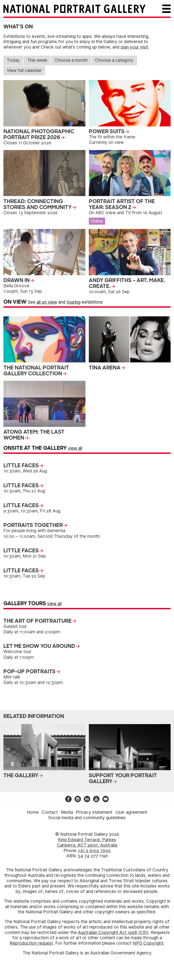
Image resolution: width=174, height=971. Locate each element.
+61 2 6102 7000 (94, 850)
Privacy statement (94, 812)
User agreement (131, 812)
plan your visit (134, 47)
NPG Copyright (148, 943)
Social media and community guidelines (87, 817)
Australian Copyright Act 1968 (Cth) (113, 932)
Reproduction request (31, 943)
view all (75, 448)
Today (13, 60)
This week (37, 60)
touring (73, 302)
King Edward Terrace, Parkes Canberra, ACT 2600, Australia (87, 842)
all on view (46, 302)
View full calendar (24, 70)
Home (33, 812)
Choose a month (71, 60)
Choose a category (114, 60)
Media (67, 812)
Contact (50, 812)
